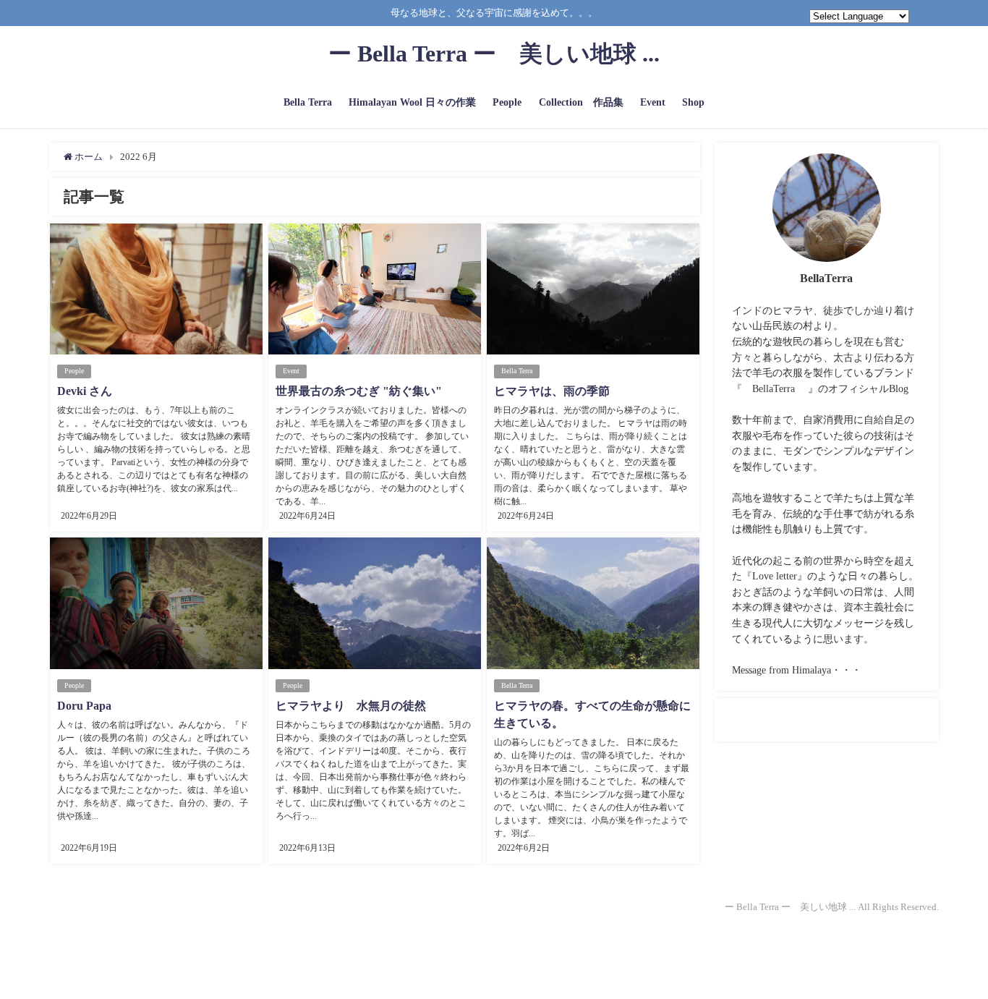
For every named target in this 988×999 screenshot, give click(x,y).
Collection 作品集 (581, 102)
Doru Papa (84, 706)
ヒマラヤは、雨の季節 (552, 391)
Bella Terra (308, 102)
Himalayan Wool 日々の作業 (412, 102)
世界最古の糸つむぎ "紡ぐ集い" (359, 391)
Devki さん (84, 391)
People (507, 102)
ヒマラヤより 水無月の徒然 (351, 706)
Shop (693, 102)
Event (652, 102)
